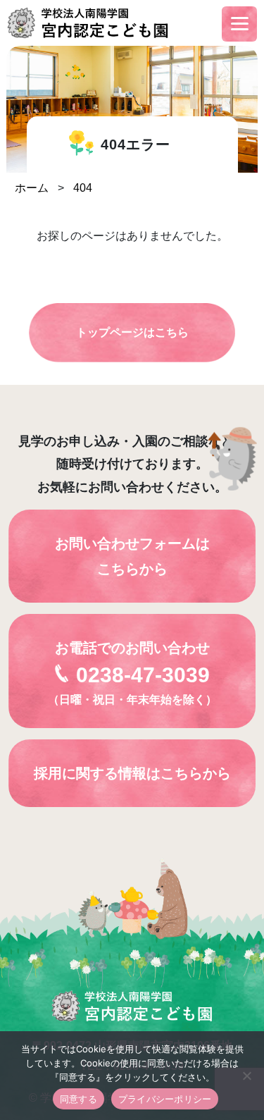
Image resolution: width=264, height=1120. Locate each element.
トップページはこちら (132, 332)
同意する (78, 1098)
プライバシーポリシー (165, 1098)
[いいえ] (246, 1076)
